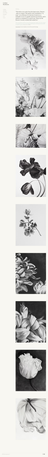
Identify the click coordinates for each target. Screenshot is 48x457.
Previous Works (5, 12)
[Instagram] (43, 454)
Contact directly (18, 26)
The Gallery (4, 9)
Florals (4, 16)
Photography (4, 14)
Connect (4, 17)
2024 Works (5, 11)
